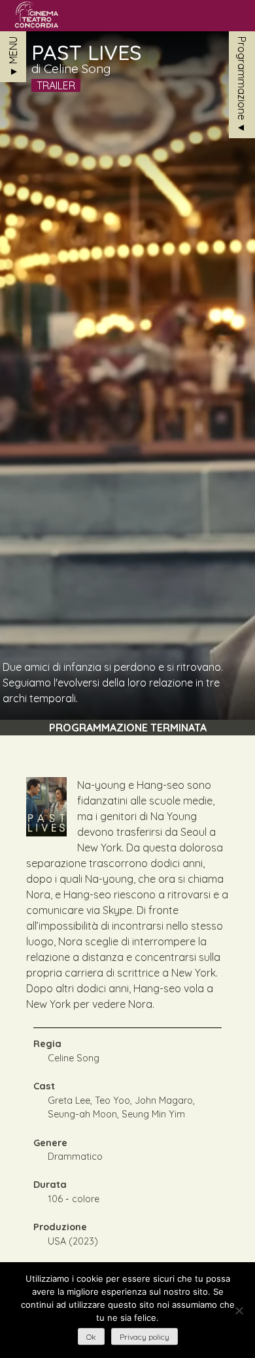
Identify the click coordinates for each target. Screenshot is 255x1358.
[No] (238, 1310)
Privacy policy (144, 1337)
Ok (91, 1337)
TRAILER (56, 85)
